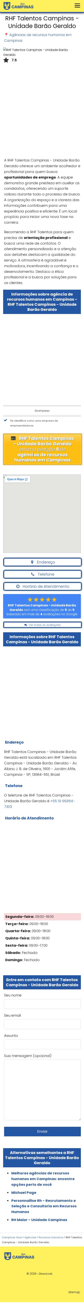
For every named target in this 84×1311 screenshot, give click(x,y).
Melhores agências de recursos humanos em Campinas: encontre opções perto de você (43, 1179)
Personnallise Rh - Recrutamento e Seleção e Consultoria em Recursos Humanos (44, 1206)
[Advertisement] (42, 111)
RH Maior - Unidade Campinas (39, 1219)
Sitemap (74, 1292)
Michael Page (23, 1192)
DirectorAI (45, 1274)
